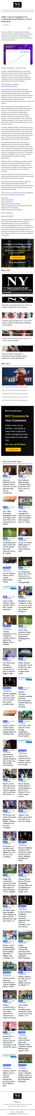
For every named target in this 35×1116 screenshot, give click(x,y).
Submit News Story (17, 257)
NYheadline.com (14, 1113)
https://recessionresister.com (9, 86)
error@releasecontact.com (15, 225)
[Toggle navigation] (17, 10)
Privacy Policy (19, 1112)
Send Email (8, 202)
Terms (12, 1112)
